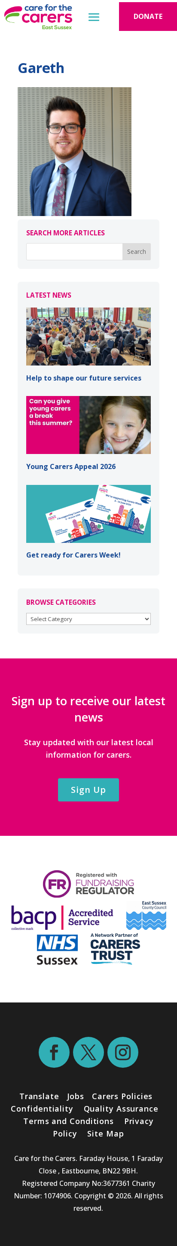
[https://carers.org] (115, 962)
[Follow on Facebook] (54, 1052)
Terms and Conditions (68, 1121)
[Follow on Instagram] (122, 1052)
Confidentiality (42, 1108)
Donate (148, 16)
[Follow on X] (88, 1052)
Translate (39, 1096)
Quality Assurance (121, 1108)
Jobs (76, 1096)
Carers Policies (122, 1096)
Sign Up (88, 789)
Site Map (105, 1133)
